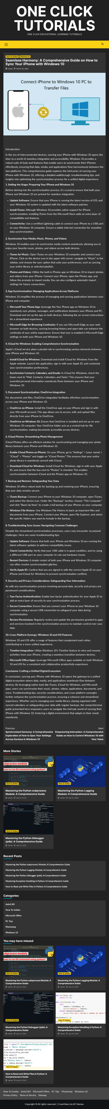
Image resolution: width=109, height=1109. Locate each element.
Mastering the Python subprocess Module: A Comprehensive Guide (38, 865)
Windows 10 (25, 57)
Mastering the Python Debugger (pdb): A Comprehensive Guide (36, 876)
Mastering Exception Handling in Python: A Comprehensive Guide (37, 881)
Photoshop (11, 927)
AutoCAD (10, 904)
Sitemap (42, 1095)
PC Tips (9, 921)
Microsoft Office (13, 916)
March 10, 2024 (22, 69)
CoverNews (64, 1104)
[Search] (102, 44)
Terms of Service (28, 1095)
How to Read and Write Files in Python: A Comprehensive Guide (36, 887)
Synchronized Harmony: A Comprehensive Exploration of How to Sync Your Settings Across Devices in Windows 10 (29, 734)
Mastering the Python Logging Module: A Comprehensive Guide (36, 870)
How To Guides (12, 57)
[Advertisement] (54, 142)
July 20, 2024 (73, 1034)
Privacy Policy (10, 1095)
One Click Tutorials (54, 18)
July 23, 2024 (21, 798)
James (10, 69)
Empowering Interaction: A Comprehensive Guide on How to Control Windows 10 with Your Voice (79, 734)
